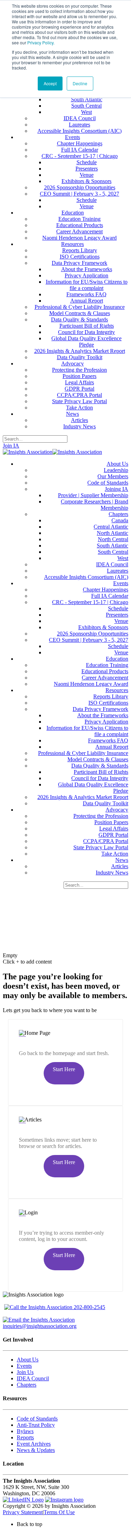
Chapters (26, 1385)
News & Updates (36, 1450)
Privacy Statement (23, 1512)
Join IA (11, 446)
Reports (25, 1437)
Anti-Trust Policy (36, 1425)
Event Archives (34, 1444)
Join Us (25, 1372)
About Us (27, 1360)
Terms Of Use (59, 1512)
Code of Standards (37, 1419)
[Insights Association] (27, 452)
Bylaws (25, 1431)
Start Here (64, 1069)
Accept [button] (50, 83)
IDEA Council (33, 1378)
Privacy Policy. (40, 42)
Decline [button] (80, 83)
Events (24, 1366)
